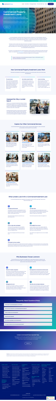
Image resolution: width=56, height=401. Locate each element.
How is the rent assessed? (9, 316)
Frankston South (44, 381)
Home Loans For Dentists (15, 371)
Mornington (50, 378)
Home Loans (5, 364)
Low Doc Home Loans (15, 383)
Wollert (50, 372)
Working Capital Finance (10, 182)
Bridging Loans (40, 142)
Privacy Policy (32, 397)
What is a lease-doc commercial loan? (11, 312)
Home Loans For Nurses (15, 368)
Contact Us (28, 343)
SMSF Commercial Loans (25, 378)
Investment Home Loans (5, 371)
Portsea (43, 382)
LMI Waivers (14, 384)
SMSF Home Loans (5, 375)
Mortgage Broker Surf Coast (36, 381)
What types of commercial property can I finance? (13, 304)
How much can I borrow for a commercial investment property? (16, 308)
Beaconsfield (50, 368)
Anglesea (33, 384)
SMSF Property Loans (35, 371)
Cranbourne (44, 371)
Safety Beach (51, 381)
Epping (50, 371)
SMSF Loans (8, 142)
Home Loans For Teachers (16, 375)
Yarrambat (43, 378)
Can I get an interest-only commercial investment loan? (14, 324)
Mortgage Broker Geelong (36, 380)
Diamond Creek (51, 375)
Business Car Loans (25, 142)
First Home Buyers (5, 368)
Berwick (43, 368)
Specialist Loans (36, 364)
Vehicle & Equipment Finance (4, 381)
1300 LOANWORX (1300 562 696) (46, 1)
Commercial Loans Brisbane (26, 386)
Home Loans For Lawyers (16, 374)
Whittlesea (43, 372)
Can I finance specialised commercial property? (13, 320)
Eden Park (43, 375)
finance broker (20, 51)
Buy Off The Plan (4, 374)
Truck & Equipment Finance (6, 386)
